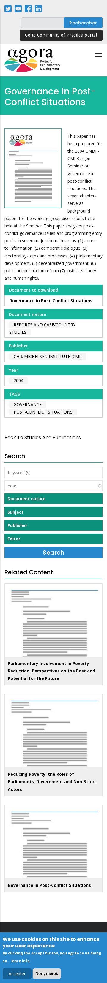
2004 (18, 380)
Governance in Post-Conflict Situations (50, 300)
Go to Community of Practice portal (61, 35)
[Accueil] (32, 60)
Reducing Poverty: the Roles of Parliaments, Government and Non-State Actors (52, 781)
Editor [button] (13, 539)
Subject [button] (15, 512)
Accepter (17, 973)
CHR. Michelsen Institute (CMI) (48, 356)
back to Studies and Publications (42, 437)
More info (20, 960)
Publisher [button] (17, 525)
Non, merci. (46, 973)
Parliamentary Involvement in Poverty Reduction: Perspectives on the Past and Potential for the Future (51, 671)
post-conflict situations (43, 412)
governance (28, 404)
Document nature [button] (26, 498)
